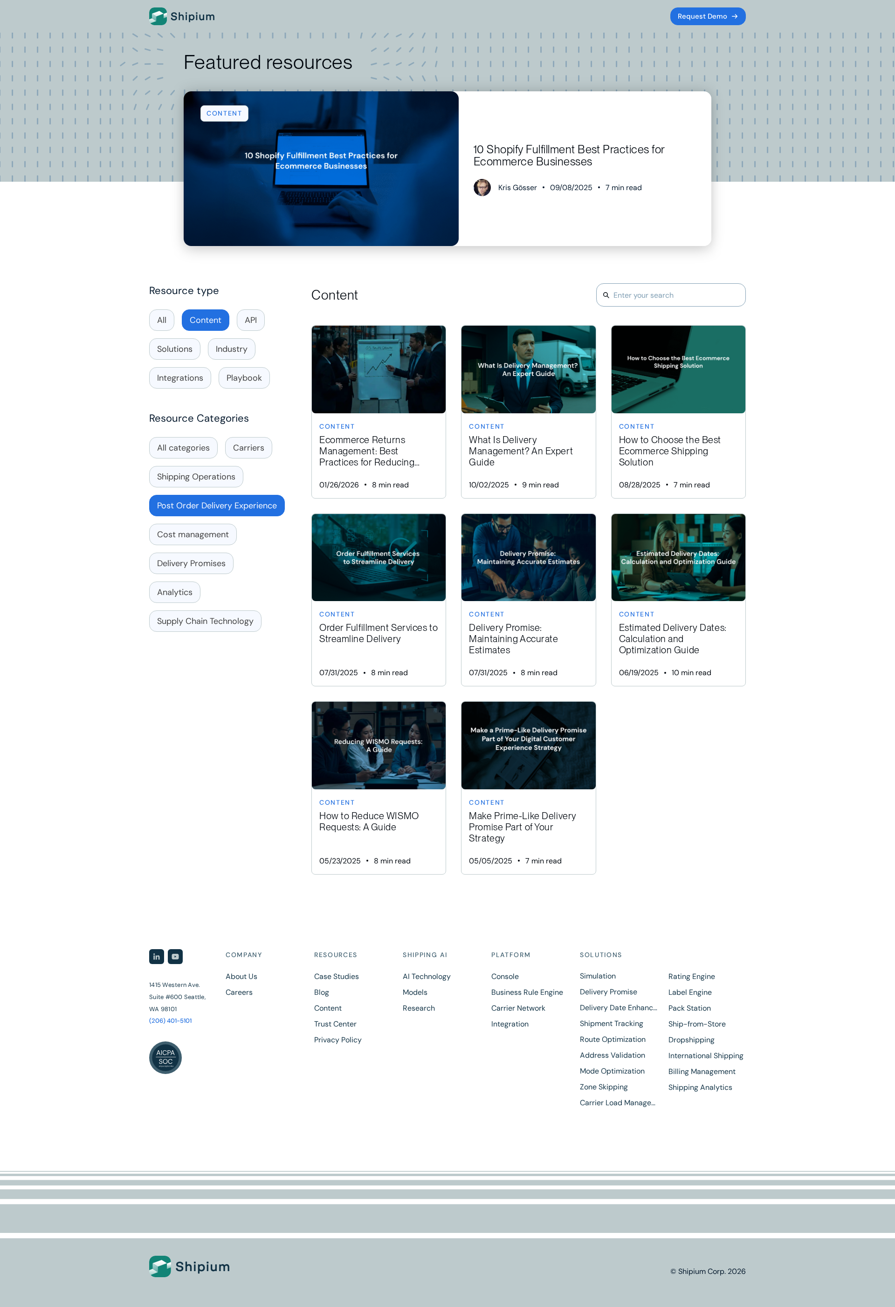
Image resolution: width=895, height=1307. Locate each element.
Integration (510, 1024)
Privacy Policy (338, 1040)
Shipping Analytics (700, 1087)
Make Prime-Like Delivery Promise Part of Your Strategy (528, 788)
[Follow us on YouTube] (175, 956)
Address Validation (612, 1055)
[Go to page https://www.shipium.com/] (212, 1267)
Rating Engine (691, 976)
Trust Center (335, 1024)
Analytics (175, 592)
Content (205, 320)
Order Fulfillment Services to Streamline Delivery (379, 600)
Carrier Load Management (618, 1103)
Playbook (244, 377)
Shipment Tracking (611, 1024)
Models (415, 992)
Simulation (598, 976)
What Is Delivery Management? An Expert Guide (528, 412)
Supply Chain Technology (205, 621)
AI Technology (427, 976)
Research (419, 1008)
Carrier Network (518, 1008)
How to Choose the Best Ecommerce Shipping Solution (678, 412)
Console (505, 976)
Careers (239, 992)
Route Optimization (613, 1039)
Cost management (193, 534)
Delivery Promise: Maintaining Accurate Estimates (528, 600)
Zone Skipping (604, 1087)
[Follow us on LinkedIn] (156, 956)
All (161, 320)
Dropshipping (691, 1040)
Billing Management (702, 1071)
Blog (321, 992)
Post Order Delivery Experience (217, 505)
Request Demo (702, 16)
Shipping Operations (196, 476)
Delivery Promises (191, 563)
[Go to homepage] (181, 16)
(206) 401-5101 (170, 1021)
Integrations (180, 377)
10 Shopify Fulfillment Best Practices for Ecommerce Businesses (447, 168)
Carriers (248, 447)
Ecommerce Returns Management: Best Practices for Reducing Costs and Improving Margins (379, 412)
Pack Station (689, 1008)
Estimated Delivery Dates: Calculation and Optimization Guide (678, 600)
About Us (241, 976)
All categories (183, 447)
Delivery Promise (608, 992)
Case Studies (336, 976)
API (251, 320)
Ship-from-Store (697, 1024)
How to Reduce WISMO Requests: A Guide (379, 788)
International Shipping (706, 1056)
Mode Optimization (612, 1071)
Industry (232, 349)
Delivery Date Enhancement (618, 1008)
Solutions (175, 349)
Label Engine (690, 992)
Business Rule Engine (527, 992)
